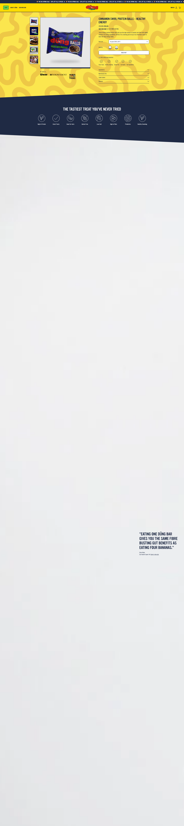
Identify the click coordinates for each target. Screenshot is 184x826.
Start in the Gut (155, 554)
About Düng (13, 7)
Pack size (101, 41)
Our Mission (22, 7)
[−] (110, 47)
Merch (172, 7)
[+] (116, 47)
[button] (34, 21)
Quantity (101, 47)
